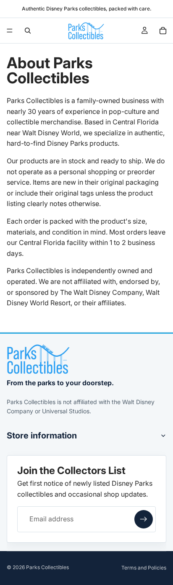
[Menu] (9, 30)
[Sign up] (143, 519)
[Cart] (163, 30)
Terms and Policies (143, 567)
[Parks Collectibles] (38, 359)
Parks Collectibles (47, 567)
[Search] (27, 30)
